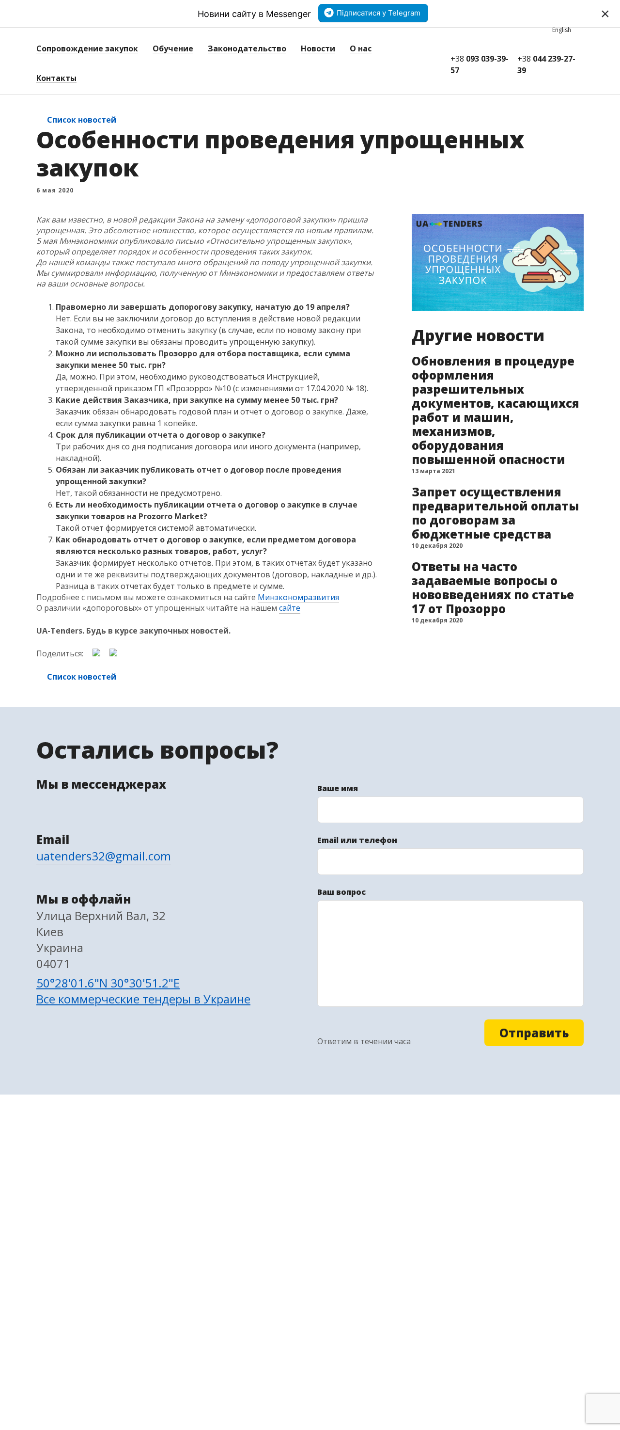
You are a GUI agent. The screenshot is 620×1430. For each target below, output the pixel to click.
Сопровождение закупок (87, 48)
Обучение (173, 48)
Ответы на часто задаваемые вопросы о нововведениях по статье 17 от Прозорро (493, 587)
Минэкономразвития (298, 597)
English (561, 30)
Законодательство (247, 48)
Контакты (56, 78)
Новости (318, 48)
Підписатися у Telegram (378, 12)
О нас (361, 48)
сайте (289, 608)
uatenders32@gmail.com (103, 856)
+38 (479, 64)
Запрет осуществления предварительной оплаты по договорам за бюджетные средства (495, 513)
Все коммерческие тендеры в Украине (143, 999)
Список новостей (81, 119)
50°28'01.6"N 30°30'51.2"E (108, 983)
